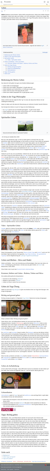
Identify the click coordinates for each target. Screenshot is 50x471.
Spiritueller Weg (27, 461)
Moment (44, 146)
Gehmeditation (5, 395)
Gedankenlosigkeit (34, 198)
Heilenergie (20, 163)
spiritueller (26, 218)
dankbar (5, 143)
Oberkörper (41, 326)
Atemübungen (5, 193)
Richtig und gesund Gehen (7, 301)
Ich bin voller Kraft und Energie (8, 373)
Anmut (24, 357)
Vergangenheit (7, 357)
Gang (21, 356)
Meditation (6, 455)
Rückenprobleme (44, 356)
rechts (25, 326)
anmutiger (14, 332)
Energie (6, 212)
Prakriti (23, 269)
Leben (16, 359)
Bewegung (31, 332)
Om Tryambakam (21, 160)
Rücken (3, 329)
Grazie (30, 357)
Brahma (20, 279)
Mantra (31, 148)
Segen (46, 149)
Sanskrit (39, 252)
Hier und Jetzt (31, 203)
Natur (24, 155)
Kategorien (3, 461)
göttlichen (41, 149)
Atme (2, 157)
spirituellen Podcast (27, 191)
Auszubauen (9, 461)
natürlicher (6, 332)
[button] (16, 242)
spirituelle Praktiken (6, 198)
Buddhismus (27, 395)
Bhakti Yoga (31, 252)
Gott (20, 214)
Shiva (39, 265)
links (17, 326)
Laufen (35, 228)
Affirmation (28, 210)
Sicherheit (44, 162)
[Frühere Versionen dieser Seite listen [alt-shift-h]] (45, 11)
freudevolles (4, 359)
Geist (2, 231)
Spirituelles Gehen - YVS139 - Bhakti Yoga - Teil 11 (12, 235)
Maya (32, 269)
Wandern (10, 174)
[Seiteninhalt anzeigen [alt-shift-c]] (2, 11)
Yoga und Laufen (7, 458)
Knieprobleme (35, 356)
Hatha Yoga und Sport (8, 457)
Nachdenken (29, 201)
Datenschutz (3, 469)
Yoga (6, 109)
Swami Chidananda (7, 47)
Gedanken (14, 205)
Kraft (47, 210)
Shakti (3, 265)
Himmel (38, 157)
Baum (12, 158)
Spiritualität (43, 220)
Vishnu (18, 280)
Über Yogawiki (10, 469)
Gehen (14, 461)
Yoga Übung (15, 289)
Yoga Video (26, 298)
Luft (27, 157)
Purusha (19, 269)
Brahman (28, 269)
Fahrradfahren (15, 231)
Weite (2, 158)
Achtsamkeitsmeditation (24, 404)
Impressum (16, 469)
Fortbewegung (20, 461)
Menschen (36, 323)
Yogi (42, 45)
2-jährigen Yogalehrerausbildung (29, 255)
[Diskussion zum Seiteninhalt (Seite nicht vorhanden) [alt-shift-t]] (4, 11)
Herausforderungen (8, 214)
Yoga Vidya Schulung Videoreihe (39, 461)
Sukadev (3, 228)
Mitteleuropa (20, 323)
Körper (43, 230)
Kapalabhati (20, 195)
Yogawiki (7, 2)
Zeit (11, 220)
